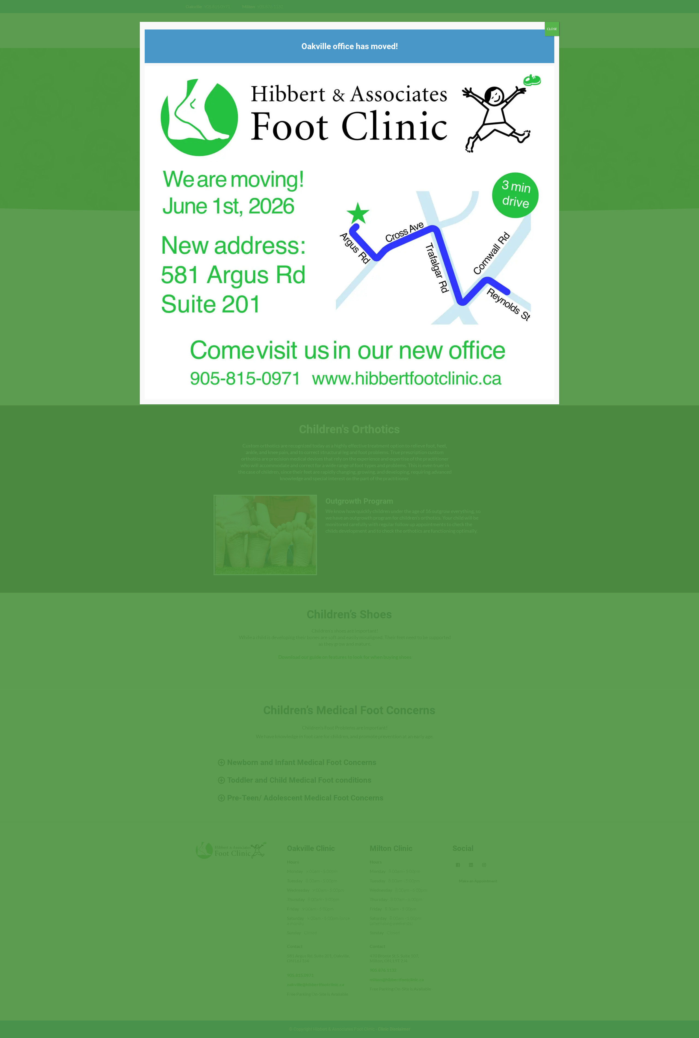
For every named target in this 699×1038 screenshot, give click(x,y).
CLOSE (552, 29)
